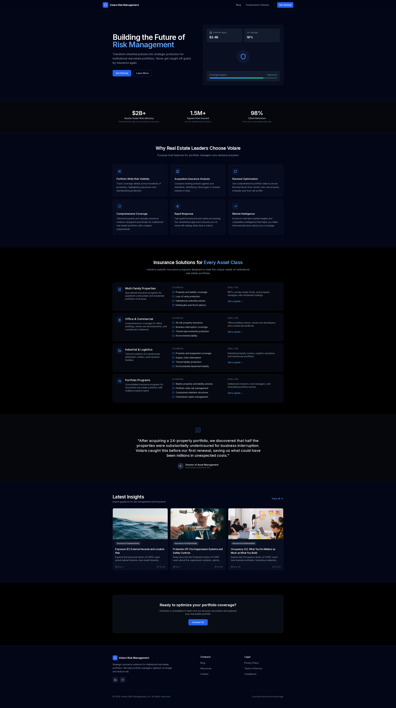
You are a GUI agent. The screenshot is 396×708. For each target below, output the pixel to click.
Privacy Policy (251, 663)
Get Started (285, 5)
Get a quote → (235, 301)
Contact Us (198, 622)
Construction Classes (257, 5)
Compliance (250, 674)
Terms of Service (253, 668)
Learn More (142, 73)
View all (276, 498)
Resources (205, 668)
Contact (204, 674)
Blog (238, 5)
